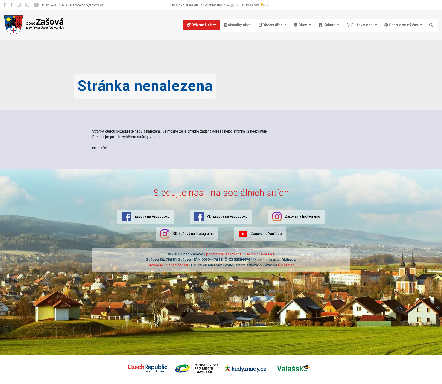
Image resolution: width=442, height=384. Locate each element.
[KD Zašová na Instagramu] (27, 5)
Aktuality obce (239, 25)
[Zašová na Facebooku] (4, 5)
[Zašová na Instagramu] (19, 5)
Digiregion (286, 265)
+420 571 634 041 (259, 254)
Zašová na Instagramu (302, 216)
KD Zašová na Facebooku (226, 216)
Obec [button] (302, 25)
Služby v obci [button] (362, 25)
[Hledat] (430, 25)
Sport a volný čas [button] (403, 25)
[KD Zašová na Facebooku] (11, 5)
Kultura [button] (330, 25)
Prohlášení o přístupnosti (168, 265)
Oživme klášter (203, 25)
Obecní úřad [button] (273, 25)
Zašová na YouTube (266, 233)
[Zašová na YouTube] (36, 5)
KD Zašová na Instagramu (193, 233)
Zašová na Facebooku (151, 216)
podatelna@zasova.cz (224, 254)
